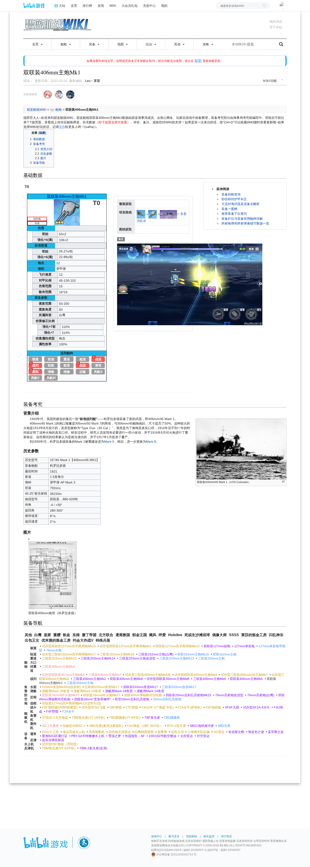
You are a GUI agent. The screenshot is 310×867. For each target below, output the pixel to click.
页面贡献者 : (30, 94)
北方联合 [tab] (106, 635)
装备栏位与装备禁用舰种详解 (242, 218)
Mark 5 (109, 441)
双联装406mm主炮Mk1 (66, 196)
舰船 (64, 44)
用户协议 (226, 836)
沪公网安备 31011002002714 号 (176, 854)
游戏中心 (156, 836)
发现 (101, 5)
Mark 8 (151, 441)
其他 (177, 44)
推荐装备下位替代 (234, 213)
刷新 (198, 61)
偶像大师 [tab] (219, 635)
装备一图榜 (229, 209)
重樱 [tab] (57, 635)
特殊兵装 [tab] (103, 640)
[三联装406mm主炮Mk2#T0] (164, 214)
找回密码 (191, 836)
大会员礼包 (130, 5)
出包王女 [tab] (32, 640)
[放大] (283, 481)
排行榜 (87, 5)
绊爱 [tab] (162, 635)
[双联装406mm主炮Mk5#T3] (172, 214)
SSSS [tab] (234, 635)
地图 (121, 44)
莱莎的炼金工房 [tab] (254, 635)
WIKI (112, 5)
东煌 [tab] (76, 635)
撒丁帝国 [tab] (89, 635)
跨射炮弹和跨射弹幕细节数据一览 (245, 223)
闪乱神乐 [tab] (276, 635)
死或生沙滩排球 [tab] (197, 635)
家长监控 (209, 836)
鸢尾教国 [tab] (123, 635)
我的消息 (275, 21)
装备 (92, 44)
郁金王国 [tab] (139, 635)
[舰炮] (52, 109)
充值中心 (149, 5)
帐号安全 (174, 836)
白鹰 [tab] (38, 635)
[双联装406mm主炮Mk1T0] (67, 212)
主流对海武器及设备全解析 (240, 204)
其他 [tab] (28, 635)
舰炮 (58, 109)
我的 (164, 5)
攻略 (206, 44)
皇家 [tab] (47, 635)
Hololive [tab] (175, 635)
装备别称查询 (231, 194)
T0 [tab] (27, 187)
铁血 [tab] (66, 635)
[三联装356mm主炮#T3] (141, 214)
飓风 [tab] (152, 635)
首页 (74, 5)
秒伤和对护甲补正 (234, 199)
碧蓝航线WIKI (36, 109)
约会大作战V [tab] (83, 640)
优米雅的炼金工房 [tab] (56, 640)
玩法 (149, 44)
